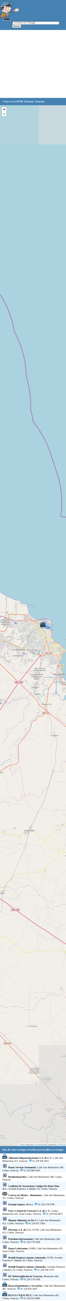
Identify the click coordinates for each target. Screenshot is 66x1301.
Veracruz (29, 101)
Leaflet (22, 1144)
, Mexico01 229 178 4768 (31, 1204)
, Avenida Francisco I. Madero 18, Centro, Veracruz (30, 1187)
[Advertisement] (33, 64)
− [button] (4, 114)
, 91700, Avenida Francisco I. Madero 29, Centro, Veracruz (32, 1259)
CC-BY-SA (61, 1144)
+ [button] (4, 109)
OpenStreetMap (41, 1144)
